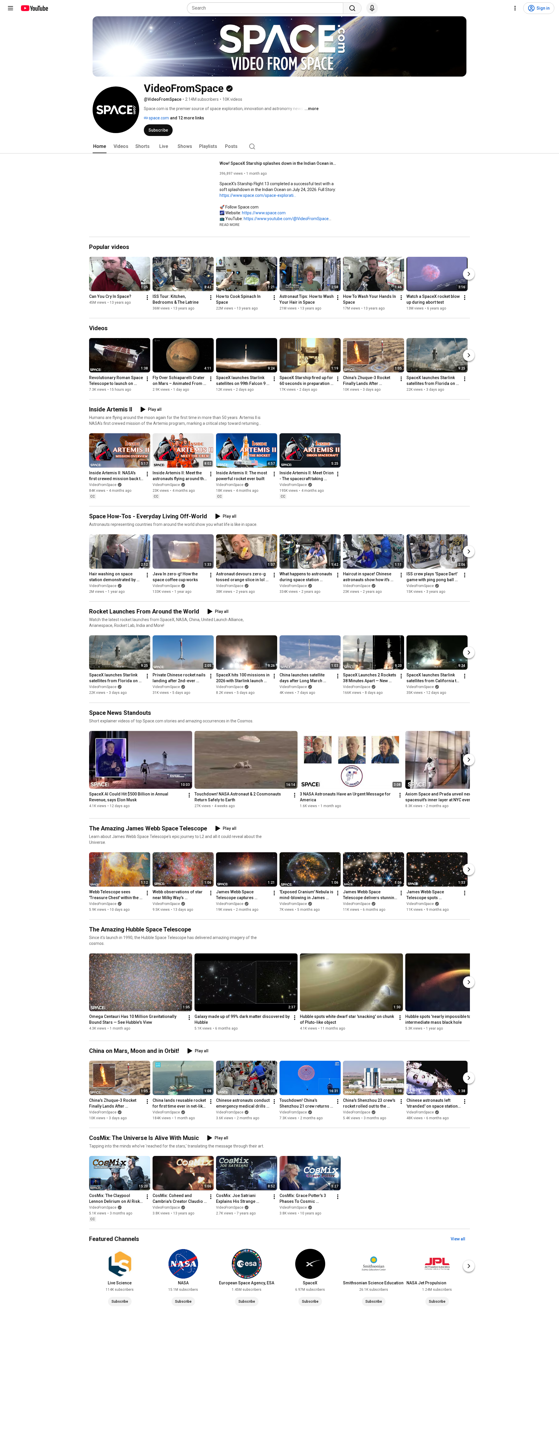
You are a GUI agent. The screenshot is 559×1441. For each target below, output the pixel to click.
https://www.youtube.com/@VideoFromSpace (286, 218)
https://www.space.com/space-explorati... (258, 195)
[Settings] (515, 8)
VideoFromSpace (102, 485)
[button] (230, 224)
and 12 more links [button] (187, 118)
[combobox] (267, 8)
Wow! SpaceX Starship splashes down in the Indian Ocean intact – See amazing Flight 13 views (278, 163)
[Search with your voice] (372, 8)
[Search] (352, 8)
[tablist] (279, 146)
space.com (158, 118)
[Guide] (10, 8)
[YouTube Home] (34, 8)
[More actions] (147, 297)
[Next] (469, 274)
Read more (230, 225)
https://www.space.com (264, 213)
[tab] (100, 146)
